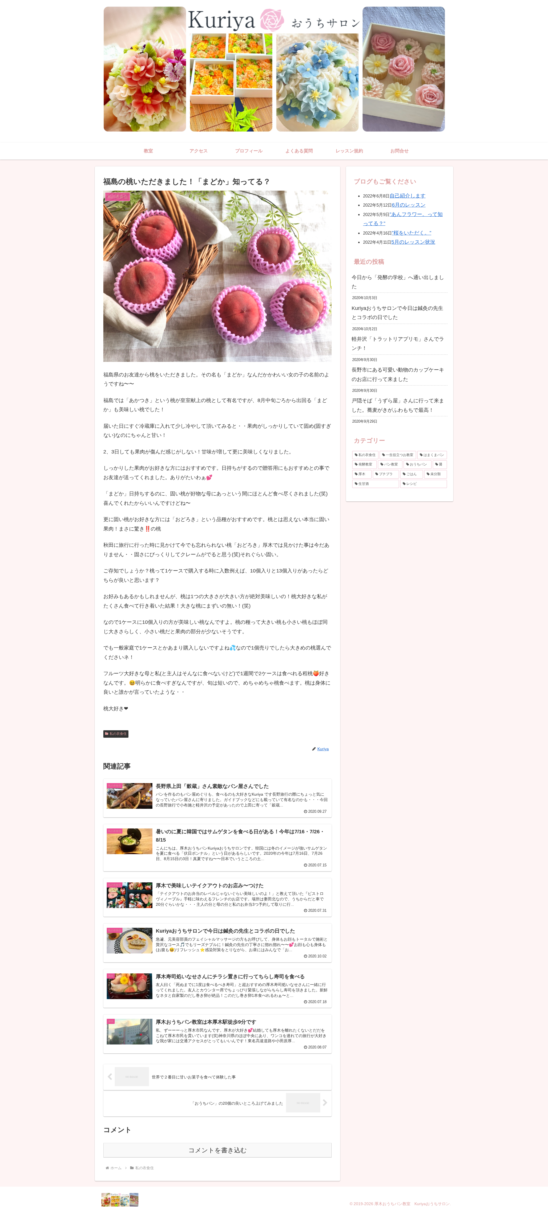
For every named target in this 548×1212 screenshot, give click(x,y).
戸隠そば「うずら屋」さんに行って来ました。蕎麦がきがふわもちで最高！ (398, 405)
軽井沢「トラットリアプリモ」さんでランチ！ (398, 343)
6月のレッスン (409, 205)
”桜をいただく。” (411, 233)
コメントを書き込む (217, 1150)
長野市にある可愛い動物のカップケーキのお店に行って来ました (398, 374)
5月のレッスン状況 (413, 242)
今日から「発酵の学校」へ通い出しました (398, 282)
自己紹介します (408, 196)
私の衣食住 (118, 734)
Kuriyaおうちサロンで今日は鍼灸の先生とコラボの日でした (397, 312)
